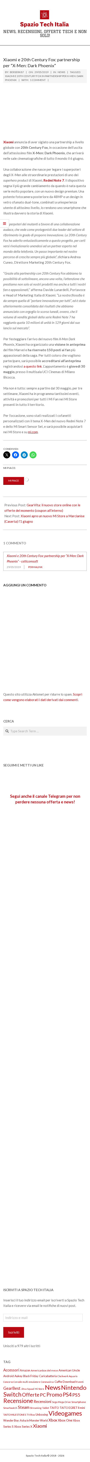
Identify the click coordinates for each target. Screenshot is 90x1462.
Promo (54, 1394)
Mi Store (39, 1388)
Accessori (11, 1370)
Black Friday (30, 1376)
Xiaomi (40, 1426)
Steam (23, 1407)
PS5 (76, 1395)
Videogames (65, 1413)
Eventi (80, 1381)
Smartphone (78, 1402)
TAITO (54, 1407)
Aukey (18, 1376)
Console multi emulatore (27, 1381)
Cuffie (58, 1381)
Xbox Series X (23, 1426)
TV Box (31, 1414)
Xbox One (65, 1420)
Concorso (8, 1381)
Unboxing (42, 1414)
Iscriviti (13, 1332)
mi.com (33, 432)
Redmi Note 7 (53, 180)
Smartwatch (10, 1407)
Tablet (45, 1407)
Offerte (30, 1395)
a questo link (33, 366)
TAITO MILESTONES (14, 1414)
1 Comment (38, 80)
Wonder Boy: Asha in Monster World (25, 1420)
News (61, 72)
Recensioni (42, 1401)
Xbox (52, 1420)
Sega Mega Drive (61, 1402)
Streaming (36, 1407)
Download (69, 1381)
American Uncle (69, 1370)
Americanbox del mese (44, 1370)
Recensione (18, 1400)
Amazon (25, 1370)
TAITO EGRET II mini (72, 1407)
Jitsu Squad (27, 1388)
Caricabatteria (48, 1376)
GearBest (12, 1388)
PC (43, 1394)
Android (8, 1376)
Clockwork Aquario (67, 1376)
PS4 (67, 1394)
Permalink (35, 567)
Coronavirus (47, 1381)
